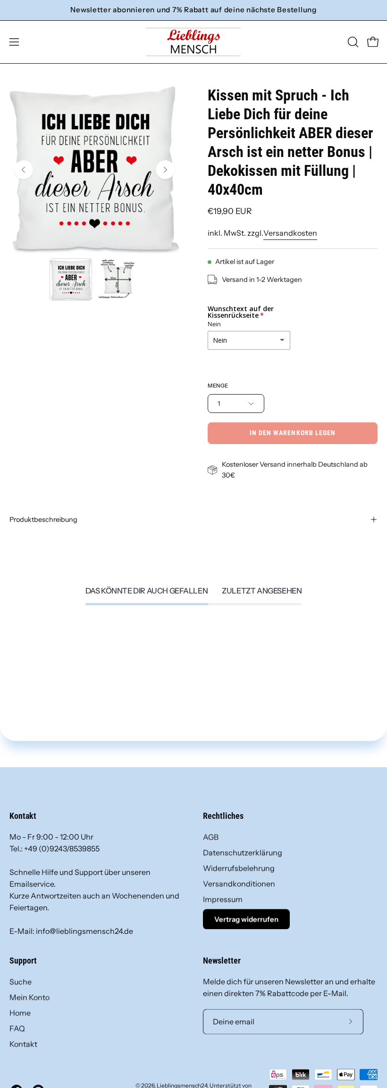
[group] (193, 10)
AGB (211, 836)
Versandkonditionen (239, 883)
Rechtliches (223, 816)
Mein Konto (29, 997)
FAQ (17, 1028)
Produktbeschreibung (43, 519)
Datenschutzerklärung (242, 852)
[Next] (165, 169)
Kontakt (23, 1043)
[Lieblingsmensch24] (193, 42)
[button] (352, 42)
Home (20, 1012)
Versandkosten (290, 233)
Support (23, 960)
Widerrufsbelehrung (239, 868)
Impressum (223, 899)
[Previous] (23, 169)
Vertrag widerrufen (246, 919)
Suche (20, 981)
